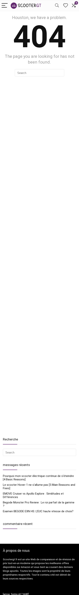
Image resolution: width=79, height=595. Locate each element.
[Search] (57, 6)
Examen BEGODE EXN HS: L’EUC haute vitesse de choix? (38, 511)
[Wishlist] (65, 5)
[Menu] (4, 6)
